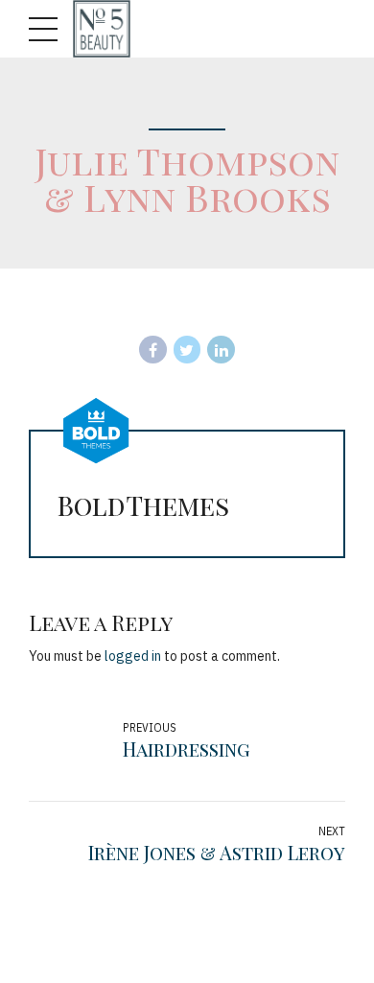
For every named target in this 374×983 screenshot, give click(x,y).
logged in (133, 656)
